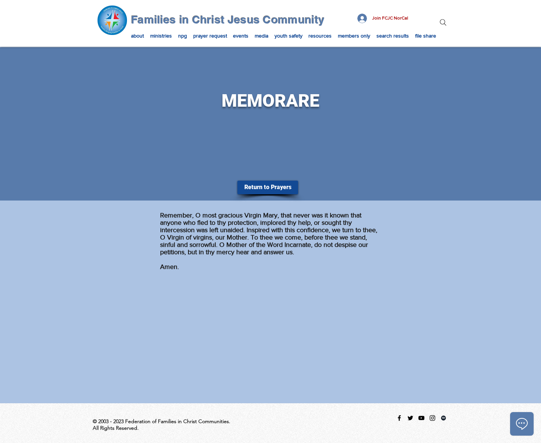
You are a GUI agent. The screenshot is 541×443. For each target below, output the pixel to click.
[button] (137, 36)
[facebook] (399, 418)
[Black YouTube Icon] (421, 418)
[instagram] (432, 418)
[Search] (443, 22)
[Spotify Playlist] (443, 418)
